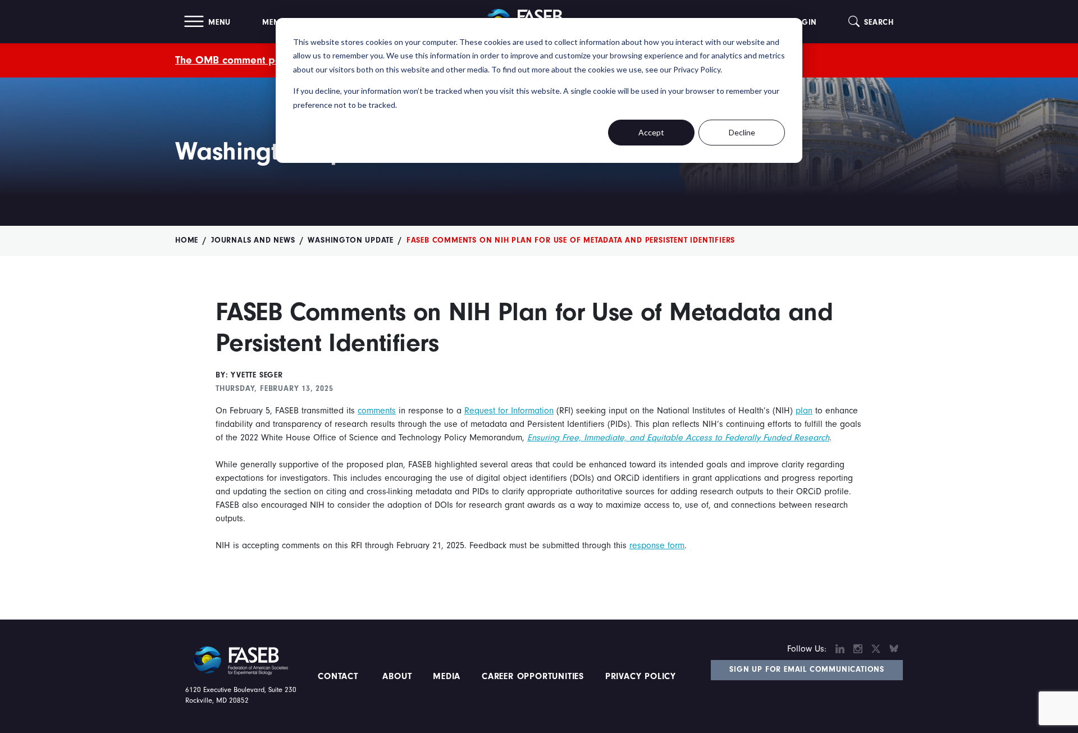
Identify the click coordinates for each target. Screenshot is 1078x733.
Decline (742, 132)
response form (656, 545)
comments (377, 411)
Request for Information (509, 411)
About (397, 676)
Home (186, 240)
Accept (651, 132)
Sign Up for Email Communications (806, 669)
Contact (339, 676)
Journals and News (253, 240)
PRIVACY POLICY (640, 676)
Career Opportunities (531, 676)
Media (446, 676)
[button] (207, 22)
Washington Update (351, 240)
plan (804, 411)
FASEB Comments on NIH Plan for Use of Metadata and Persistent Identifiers (570, 240)
